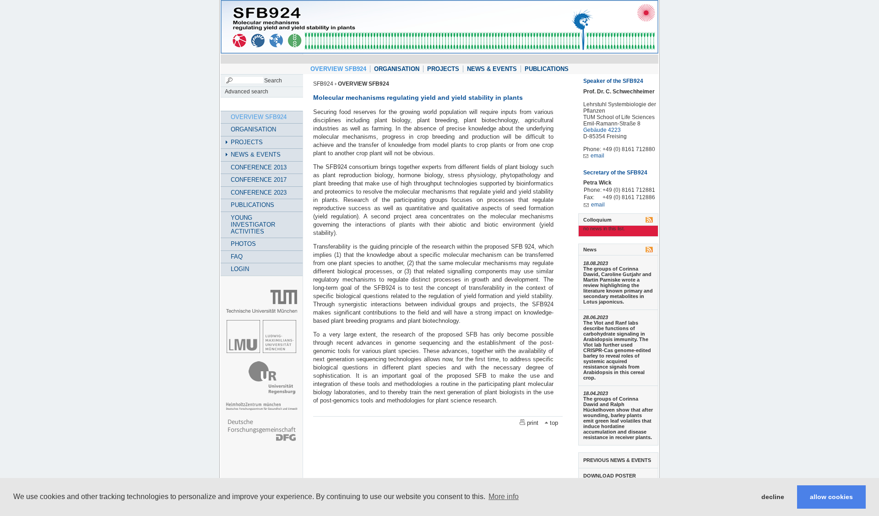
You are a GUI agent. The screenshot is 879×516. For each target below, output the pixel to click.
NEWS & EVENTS (492, 68)
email (597, 155)
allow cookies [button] (831, 496)
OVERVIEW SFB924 (338, 68)
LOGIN (240, 269)
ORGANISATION (396, 68)
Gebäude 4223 (602, 130)
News (590, 249)
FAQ (237, 256)
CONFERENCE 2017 (259, 179)
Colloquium (597, 220)
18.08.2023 (595, 263)
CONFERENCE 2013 (259, 167)
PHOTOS (243, 243)
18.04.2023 (595, 393)
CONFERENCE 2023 (259, 192)
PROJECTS (443, 68)
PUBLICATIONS (547, 68)
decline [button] (772, 496)
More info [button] (503, 496)
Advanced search (246, 91)
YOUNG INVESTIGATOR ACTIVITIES (253, 224)
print (532, 422)
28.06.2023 (595, 317)
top (554, 422)
